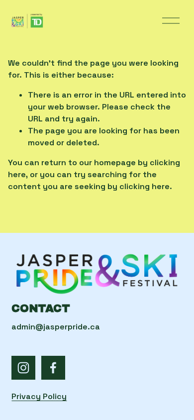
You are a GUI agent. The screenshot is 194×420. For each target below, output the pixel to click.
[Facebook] (53, 368)
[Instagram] (23, 368)
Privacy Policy (39, 396)
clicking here (144, 186)
